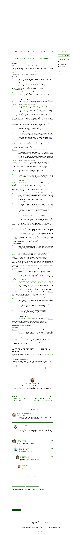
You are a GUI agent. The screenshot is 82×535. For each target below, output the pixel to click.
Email (28, 483)
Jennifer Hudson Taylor (47, 282)
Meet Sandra (25, 51)
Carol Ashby (26, 244)
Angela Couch (36, 281)
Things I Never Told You (23, 215)
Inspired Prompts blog (43, 69)
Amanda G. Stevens (30, 329)
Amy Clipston (34, 133)
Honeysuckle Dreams (16, 162)
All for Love (21, 253)
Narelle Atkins (25, 101)
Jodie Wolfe (31, 310)
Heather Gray (28, 149)
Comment (14, 491)
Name (13, 483)
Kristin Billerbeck (41, 106)
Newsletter (48, 51)
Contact (65, 51)
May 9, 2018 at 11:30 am (21, 441)
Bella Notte (20, 149)
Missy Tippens (31, 143)
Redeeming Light (21, 304)
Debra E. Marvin (44, 281)
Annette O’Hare (30, 304)
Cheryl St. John (21, 143)
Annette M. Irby (43, 173)
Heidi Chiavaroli (30, 209)
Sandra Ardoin (16, 373)
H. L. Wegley (28, 318)
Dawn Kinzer (23, 291)
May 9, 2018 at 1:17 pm (24, 457)
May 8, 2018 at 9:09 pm (21, 415)
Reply (52, 414)
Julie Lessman (32, 297)
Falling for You (21, 192)
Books (40, 51)
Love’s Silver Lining (22, 297)
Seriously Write (15, 69)
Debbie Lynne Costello (32, 268)
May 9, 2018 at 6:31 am (23, 427)
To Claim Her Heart (22, 310)
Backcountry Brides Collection (24, 281)
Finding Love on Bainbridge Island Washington (28, 173)
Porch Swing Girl (16, 339)
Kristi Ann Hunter (38, 253)
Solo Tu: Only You (16, 101)
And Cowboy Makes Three (17, 182)
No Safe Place (21, 318)
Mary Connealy (25, 142)
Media (57, 51)
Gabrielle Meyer (26, 282)
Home (16, 51)
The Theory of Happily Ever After (26, 106)
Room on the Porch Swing (23, 133)
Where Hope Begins (22, 228)
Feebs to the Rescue (22, 78)
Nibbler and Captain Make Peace (25, 84)
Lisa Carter (24, 123)
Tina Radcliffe (33, 142)
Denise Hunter (26, 162)
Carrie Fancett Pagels (36, 282)
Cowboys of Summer (16, 142)
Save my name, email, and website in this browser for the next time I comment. (29, 489)
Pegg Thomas (24, 284)
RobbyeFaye (21, 440)
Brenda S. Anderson (31, 203)
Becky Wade (28, 192)
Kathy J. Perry (31, 78)
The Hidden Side (21, 209)
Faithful (20, 244)
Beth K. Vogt (32, 215)
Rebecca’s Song (15, 291)
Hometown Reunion (16, 123)
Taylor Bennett (24, 339)
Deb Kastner (27, 182)
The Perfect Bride (22, 268)
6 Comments (35, 61)
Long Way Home (21, 203)
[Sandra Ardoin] (41, 25)
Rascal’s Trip (21, 91)
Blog (33, 51)
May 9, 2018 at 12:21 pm (23, 449)
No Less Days (21, 329)
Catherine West (32, 228)
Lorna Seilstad (40, 142)
